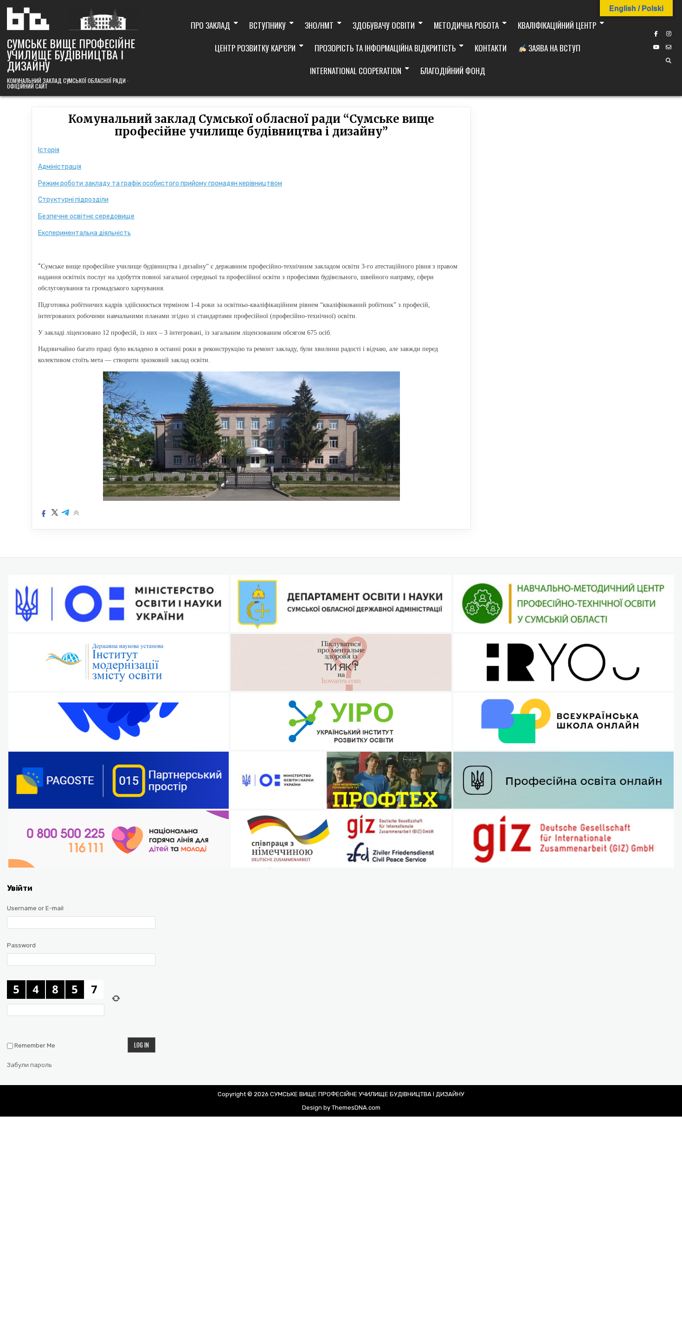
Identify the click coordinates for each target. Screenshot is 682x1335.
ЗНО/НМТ (319, 25)
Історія (48, 150)
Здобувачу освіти (384, 25)
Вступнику (267, 25)
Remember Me (34, 1045)
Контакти (491, 48)
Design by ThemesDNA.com (341, 1107)
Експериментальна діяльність (84, 233)
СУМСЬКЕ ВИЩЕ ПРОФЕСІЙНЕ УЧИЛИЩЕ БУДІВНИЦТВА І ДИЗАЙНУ (71, 54)
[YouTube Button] (656, 47)
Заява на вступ (553, 48)
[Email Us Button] (669, 47)
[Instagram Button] (669, 34)
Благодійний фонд (452, 71)
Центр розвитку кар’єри (255, 48)
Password (21, 945)
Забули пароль (29, 1065)
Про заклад (210, 25)
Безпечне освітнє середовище (86, 216)
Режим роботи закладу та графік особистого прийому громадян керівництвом (160, 183)
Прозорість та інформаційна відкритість (385, 48)
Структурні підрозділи (73, 200)
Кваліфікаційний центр (557, 25)
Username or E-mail (35, 908)
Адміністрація (59, 167)
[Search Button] (669, 61)
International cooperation (355, 71)
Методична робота (466, 25)
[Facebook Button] (656, 34)
